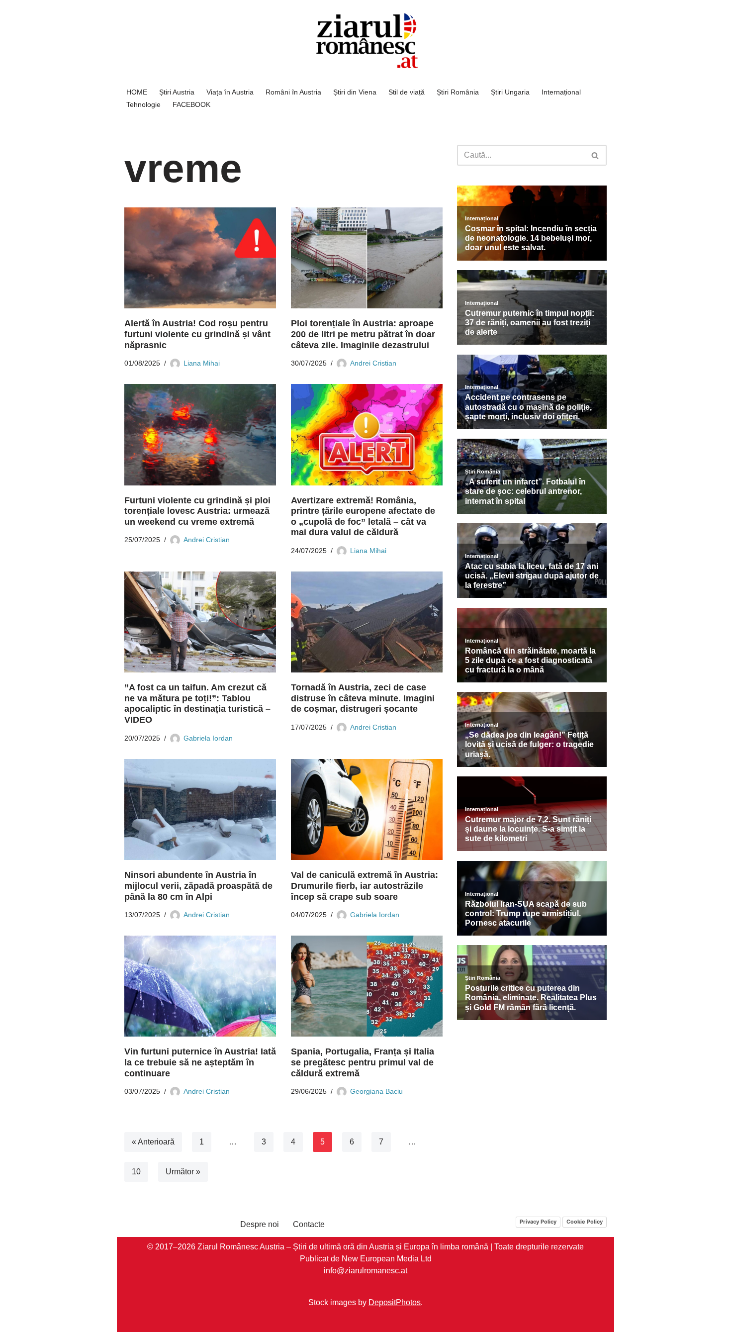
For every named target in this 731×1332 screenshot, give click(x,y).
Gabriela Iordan (208, 738)
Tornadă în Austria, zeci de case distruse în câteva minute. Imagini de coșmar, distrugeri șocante (363, 698)
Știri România (458, 92)
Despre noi (259, 1224)
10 (136, 1171)
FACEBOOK (191, 104)
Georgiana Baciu (376, 1091)
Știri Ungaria (510, 92)
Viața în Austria (230, 92)
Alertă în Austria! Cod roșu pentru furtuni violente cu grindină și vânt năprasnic (197, 334)
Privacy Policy (538, 1221)
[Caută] (595, 155)
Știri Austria (176, 92)
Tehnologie (143, 104)
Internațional (561, 92)
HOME (136, 92)
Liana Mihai (201, 363)
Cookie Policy (584, 1221)
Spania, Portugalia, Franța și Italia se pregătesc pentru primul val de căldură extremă (362, 1062)
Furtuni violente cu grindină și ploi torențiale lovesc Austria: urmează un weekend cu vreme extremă (197, 511)
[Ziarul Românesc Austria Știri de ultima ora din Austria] (365, 41)
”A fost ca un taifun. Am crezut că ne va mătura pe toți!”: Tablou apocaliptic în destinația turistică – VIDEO (197, 703)
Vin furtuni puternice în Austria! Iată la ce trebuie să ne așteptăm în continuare (200, 1062)
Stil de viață (406, 92)
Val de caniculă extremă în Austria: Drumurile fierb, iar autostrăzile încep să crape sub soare (364, 885)
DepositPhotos (394, 1302)
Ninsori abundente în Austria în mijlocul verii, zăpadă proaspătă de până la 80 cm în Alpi (198, 885)
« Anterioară (153, 1142)
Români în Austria (293, 92)
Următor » (183, 1171)
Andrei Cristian (373, 363)
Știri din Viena (354, 92)
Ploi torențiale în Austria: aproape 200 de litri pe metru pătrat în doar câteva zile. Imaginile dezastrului (363, 334)
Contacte (309, 1224)
